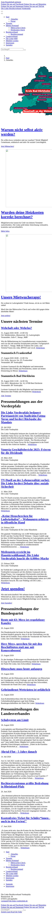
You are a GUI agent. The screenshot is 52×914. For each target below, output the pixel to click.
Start (7, 17)
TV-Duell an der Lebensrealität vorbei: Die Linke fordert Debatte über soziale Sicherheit (25, 483)
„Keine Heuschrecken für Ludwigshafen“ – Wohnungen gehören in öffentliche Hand (24, 519)
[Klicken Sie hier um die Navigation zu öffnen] (2, 13)
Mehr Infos (5, 231)
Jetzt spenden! (13, 589)
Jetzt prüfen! (5, 316)
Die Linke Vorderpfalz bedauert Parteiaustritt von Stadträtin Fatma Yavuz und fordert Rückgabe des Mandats (23, 417)
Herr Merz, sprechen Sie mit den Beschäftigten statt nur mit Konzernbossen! (21, 647)
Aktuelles (14, 19)
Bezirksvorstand (17, 34)
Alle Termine (6, 396)
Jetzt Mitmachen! (7, 146)
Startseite (9, 884)
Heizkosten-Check (18, 30)
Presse (13, 21)
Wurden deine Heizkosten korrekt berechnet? (22, 214)
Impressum (10, 43)
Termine (9, 23)
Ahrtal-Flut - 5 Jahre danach (19, 751)
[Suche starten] (25, 910)
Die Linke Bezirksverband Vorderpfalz (16, 8)
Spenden (9, 45)
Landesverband (12, 36)
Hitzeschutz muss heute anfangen (21, 668)
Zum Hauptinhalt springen (11, 2)
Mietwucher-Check (18, 28)
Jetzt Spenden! (6, 603)
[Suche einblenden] (2, 11)
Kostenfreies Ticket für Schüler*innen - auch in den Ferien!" (25, 819)
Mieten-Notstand (12, 26)
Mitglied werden (12, 41)
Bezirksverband (12, 32)
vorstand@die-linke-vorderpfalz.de (14, 901)
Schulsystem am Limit (15, 720)
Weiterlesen (40, 348)
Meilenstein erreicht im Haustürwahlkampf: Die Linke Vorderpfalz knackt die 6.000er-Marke (25, 555)
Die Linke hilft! (12, 39)
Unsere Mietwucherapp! (21, 297)
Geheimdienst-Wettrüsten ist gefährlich (25, 689)
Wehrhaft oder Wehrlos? (16, 327)
